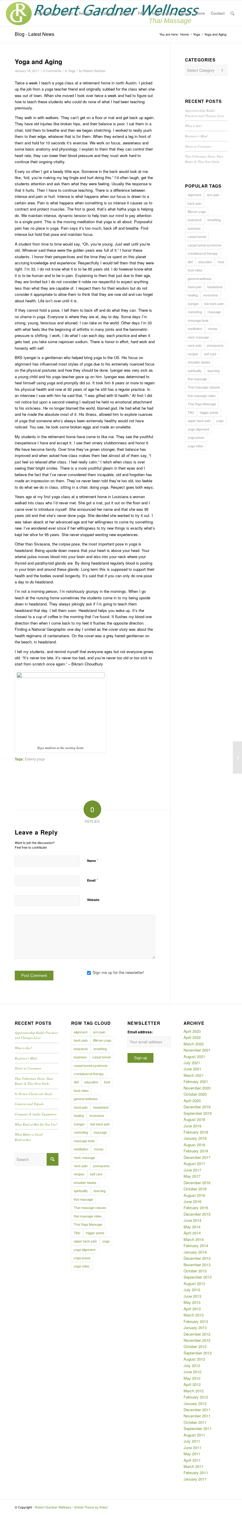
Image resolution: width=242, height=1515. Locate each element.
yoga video (195, 445)
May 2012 (192, 1378)
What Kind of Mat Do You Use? (36, 1124)
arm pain (213, 194)
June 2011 (192, 1447)
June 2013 (192, 1296)
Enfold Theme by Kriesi (90, 1507)
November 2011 (197, 1416)
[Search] (232, 13)
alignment (194, 194)
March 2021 (194, 1075)
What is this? (193, 126)
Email (92, 880)
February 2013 (196, 1321)
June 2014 (192, 1220)
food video (195, 270)
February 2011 (196, 1472)
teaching (213, 370)
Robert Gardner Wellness (53, 1507)
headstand (214, 286)
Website (93, 899)
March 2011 (194, 1466)
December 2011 (197, 1409)
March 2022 (194, 1044)
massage (214, 311)
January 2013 (195, 1327)
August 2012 (194, 1359)
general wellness (200, 278)
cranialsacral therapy (203, 253)
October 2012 (195, 1346)
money (213, 328)
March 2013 (194, 1315)
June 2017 (192, 1170)
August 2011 (194, 1435)
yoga (219, 420)
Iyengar (193, 303)
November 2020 (197, 1088)
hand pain (195, 286)
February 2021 (196, 1081)
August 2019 (194, 1119)
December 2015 (197, 1214)
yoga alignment (198, 429)
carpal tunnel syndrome (204, 245)
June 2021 (192, 1069)
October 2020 (195, 1094)
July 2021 (192, 1062)
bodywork (195, 219)
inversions (210, 295)
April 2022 (192, 1037)
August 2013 (194, 1283)
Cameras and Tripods (29, 1104)
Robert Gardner (94, 71)
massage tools (198, 320)
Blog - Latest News (34, 34)
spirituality (195, 370)
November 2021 (197, 1050)
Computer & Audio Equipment (35, 1114)
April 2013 (192, 1309)
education (205, 261)
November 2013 (197, 1264)
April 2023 (192, 1031)
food (221, 261)
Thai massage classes (204, 387)
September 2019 (198, 1113)
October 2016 (195, 1189)
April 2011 (192, 1460)
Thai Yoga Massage (202, 403)
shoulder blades (199, 362)
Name (92, 860)
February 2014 (196, 1245)
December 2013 (197, 1258)
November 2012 (197, 1340)
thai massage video (201, 395)
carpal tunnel (197, 236)
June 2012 (192, 1371)
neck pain (195, 345)
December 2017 (197, 1157)
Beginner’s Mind (196, 136)
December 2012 (197, 1334)
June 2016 (192, 1201)
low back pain (214, 303)
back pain (195, 203)
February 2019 (196, 1132)
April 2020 (192, 1100)
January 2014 (195, 1252)
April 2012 (192, 1384)
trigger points (209, 412)
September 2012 (198, 1353)
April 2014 (192, 1233)
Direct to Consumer (198, 146)
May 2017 (192, 1176)
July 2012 (192, 1365)
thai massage (197, 378)
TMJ (191, 412)
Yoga (71, 71)
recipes (193, 353)
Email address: (140, 1032)
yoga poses (196, 437)
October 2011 (195, 1422)
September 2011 (198, 1428)
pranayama (215, 345)
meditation (195, 328)
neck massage (198, 337)
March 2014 (194, 1239)
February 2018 (196, 1151)
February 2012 (196, 1397)
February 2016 (196, 1207)
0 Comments (52, 71)
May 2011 (192, 1453)
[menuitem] (46, 13)
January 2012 (195, 1403)
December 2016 (197, 1182)
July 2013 (192, 1289)
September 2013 (198, 1277)
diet (190, 261)
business (194, 228)
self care (210, 353)
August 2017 (194, 1163)
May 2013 (192, 1302)
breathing (214, 219)
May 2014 (192, 1226)
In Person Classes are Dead (33, 1094)
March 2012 (194, 1391)
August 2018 (194, 1144)
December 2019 (197, 1106)
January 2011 (195, 1479)
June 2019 (192, 1126)
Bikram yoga (197, 211)
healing (193, 295)
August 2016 (194, 1195)
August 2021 (194, 1056)
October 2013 (195, 1271)
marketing (195, 311)
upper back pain (199, 420)
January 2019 (195, 1138)
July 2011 (192, 1441)
